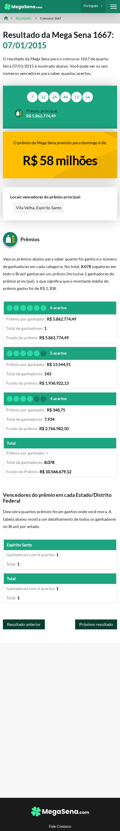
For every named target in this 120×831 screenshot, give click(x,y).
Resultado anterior (24, 624)
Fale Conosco (60, 826)
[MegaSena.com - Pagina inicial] (21, 6)
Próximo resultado (96, 624)
